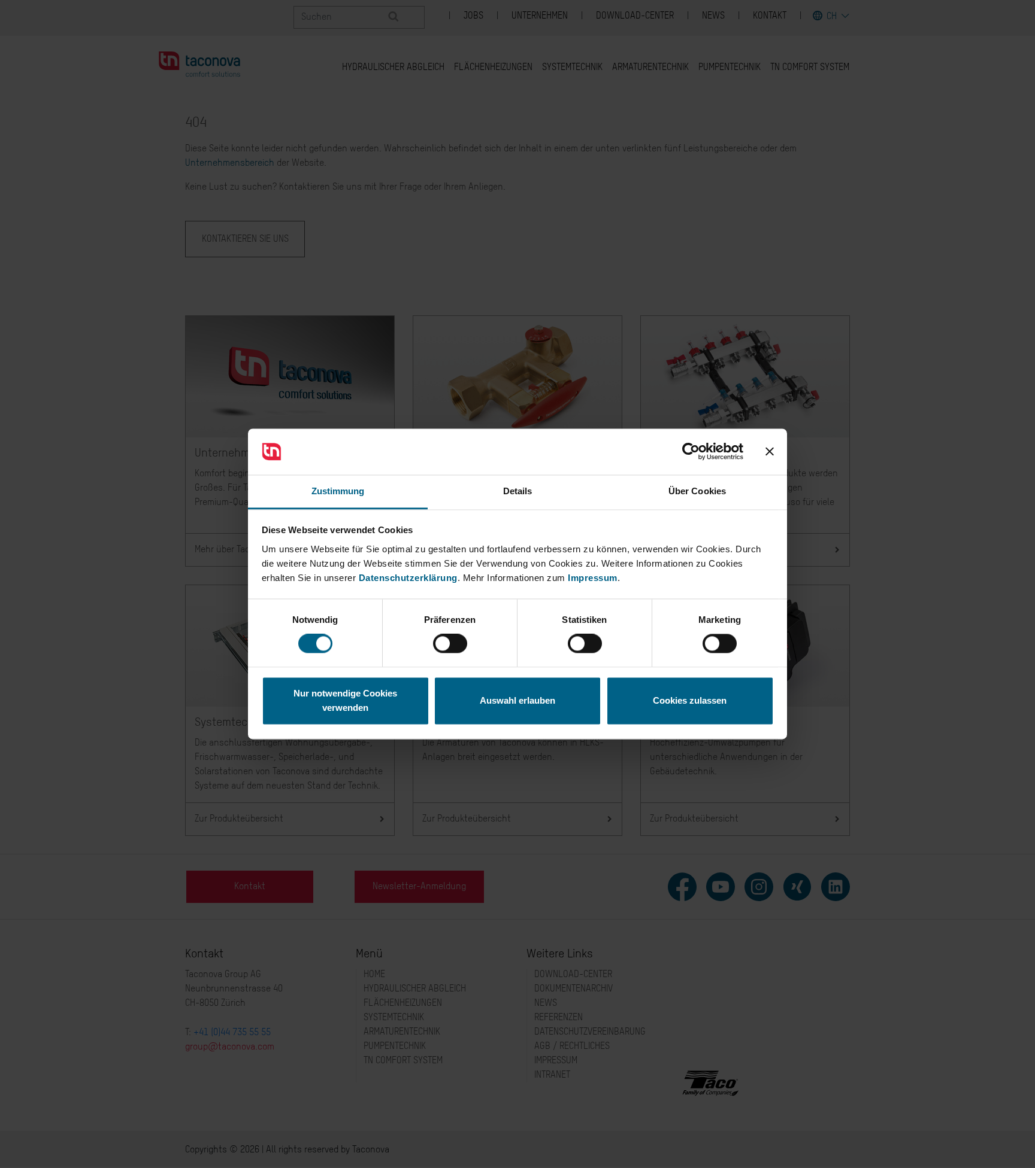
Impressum (593, 578)
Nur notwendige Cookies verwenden (345, 700)
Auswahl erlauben (517, 700)
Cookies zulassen (690, 700)
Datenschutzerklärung (408, 578)
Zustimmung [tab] (338, 491)
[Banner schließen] (769, 452)
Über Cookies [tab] (697, 491)
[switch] (450, 643)
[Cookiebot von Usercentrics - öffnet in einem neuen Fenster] (690, 452)
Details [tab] (517, 491)
